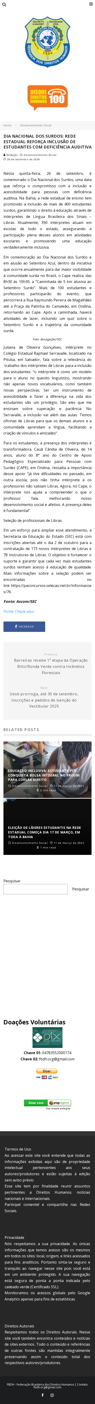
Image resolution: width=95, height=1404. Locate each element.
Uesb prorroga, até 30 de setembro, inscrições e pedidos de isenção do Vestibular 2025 (44, 697)
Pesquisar (12, 880)
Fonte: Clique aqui (18, 611)
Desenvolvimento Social (40, 155)
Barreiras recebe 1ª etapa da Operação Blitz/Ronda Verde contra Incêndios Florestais (51, 664)
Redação (12, 155)
